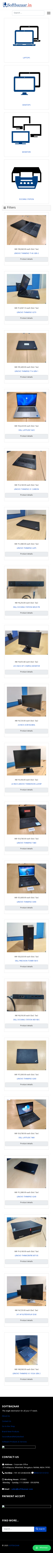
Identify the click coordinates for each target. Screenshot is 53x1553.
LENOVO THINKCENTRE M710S (26, 1255)
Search (41, 1529)
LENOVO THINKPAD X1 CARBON (26, 489)
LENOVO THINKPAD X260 (26, 1079)
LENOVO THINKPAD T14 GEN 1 (26, 371)
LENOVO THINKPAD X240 (26, 1196)
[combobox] (28, 13)
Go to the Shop (8, 1426)
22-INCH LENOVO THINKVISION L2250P (26, 784)
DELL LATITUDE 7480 (27, 1137)
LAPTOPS (26, 58)
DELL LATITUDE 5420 (27, 430)
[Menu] (48, 13)
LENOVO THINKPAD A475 (26, 548)
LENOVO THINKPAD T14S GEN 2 (26, 253)
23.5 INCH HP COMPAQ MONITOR (26, 666)
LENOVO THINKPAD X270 (26, 312)
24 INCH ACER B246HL (26, 725)
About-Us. (6, 1416)
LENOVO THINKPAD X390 (26, 902)
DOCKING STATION (26, 199)
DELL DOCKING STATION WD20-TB (26, 607)
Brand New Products (10, 1431)
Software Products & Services (14, 1441)
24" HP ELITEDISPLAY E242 (26, 1314)
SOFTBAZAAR (14, 1545)
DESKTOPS (26, 105)
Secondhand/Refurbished (13, 1436)
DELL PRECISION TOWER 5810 (26, 961)
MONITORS (26, 152)
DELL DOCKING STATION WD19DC (26, 1019)
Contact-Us (6, 1421)
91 (35, 1473)
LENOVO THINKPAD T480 (26, 843)
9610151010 (42, 1473)
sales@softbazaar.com (22, 1489)
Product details (26, 259)
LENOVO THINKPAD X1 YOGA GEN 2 (26, 1373)
